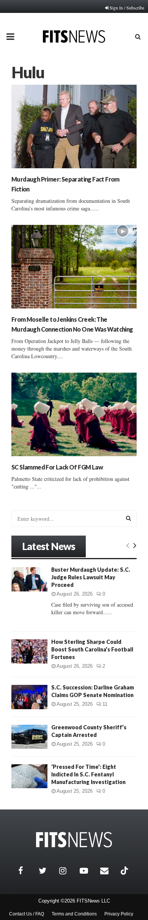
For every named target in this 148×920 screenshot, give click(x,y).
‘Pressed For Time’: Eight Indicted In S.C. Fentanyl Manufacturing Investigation (88, 774)
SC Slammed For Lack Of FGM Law (57, 467)
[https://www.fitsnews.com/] (74, 839)
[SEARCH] (128, 518)
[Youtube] (88, 870)
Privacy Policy (118, 914)
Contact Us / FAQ (26, 914)
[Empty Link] (128, 545)
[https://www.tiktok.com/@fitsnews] (125, 870)
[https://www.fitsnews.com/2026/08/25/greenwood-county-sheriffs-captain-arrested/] (29, 737)
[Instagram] (67, 870)
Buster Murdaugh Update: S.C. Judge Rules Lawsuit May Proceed (90, 577)
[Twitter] (47, 870)
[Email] (108, 870)
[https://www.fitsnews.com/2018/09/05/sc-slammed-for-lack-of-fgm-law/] (74, 414)
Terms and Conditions (74, 914)
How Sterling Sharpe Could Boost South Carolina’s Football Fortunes (92, 649)
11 (104, 704)
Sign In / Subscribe (127, 8)
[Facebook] (26, 870)
